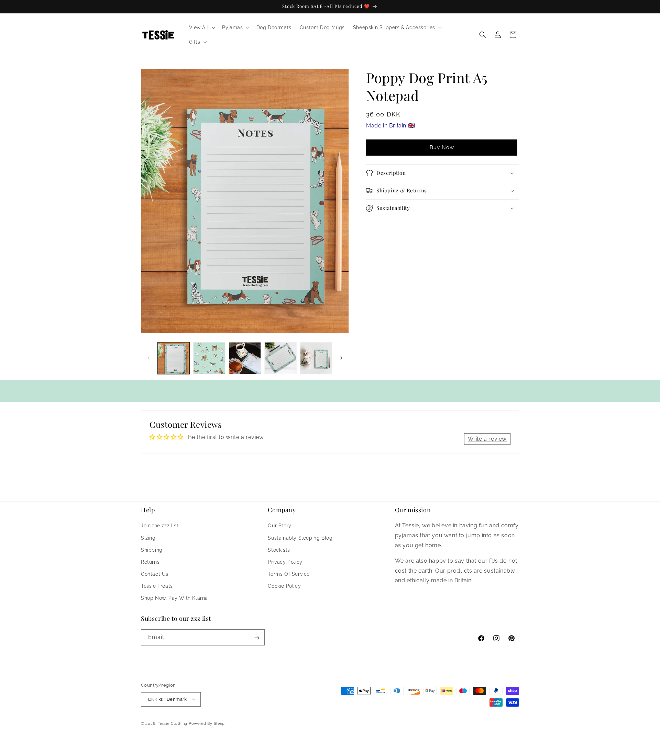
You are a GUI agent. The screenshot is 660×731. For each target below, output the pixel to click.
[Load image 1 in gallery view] (174, 358)
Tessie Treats (157, 586)
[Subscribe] (256, 638)
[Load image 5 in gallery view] (316, 358)
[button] (201, 27)
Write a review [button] (487, 439)
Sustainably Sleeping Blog (300, 537)
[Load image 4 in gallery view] (280, 358)
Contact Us (154, 574)
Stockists (279, 549)
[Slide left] (148, 358)
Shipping (152, 549)
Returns (150, 562)
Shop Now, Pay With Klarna (174, 598)
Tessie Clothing (173, 723)
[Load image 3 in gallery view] (245, 358)
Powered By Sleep (207, 723)
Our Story (279, 525)
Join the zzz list (159, 525)
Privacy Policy (285, 562)
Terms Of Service (289, 574)
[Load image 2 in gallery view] (209, 358)
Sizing (148, 537)
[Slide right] (341, 358)
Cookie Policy (284, 586)
